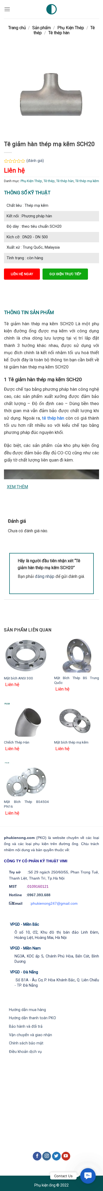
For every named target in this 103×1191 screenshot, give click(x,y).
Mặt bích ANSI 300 (18, 678)
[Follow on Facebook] (37, 1156)
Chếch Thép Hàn (16, 742)
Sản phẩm (41, 27)
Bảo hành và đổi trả (26, 1026)
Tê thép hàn (58, 32)
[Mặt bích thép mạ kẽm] (76, 720)
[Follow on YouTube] (66, 1156)
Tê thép (49, 181)
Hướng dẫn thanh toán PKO (32, 1018)
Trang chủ (17, 27)
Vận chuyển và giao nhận (30, 1035)
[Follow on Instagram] (46, 1156)
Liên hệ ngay (22, 274)
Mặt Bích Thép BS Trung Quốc (76, 680)
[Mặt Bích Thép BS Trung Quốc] (76, 656)
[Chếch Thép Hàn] (26, 720)
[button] (88, 1175)
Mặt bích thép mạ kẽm (71, 742)
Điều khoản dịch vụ (25, 1051)
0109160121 (38, 886)
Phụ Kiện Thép (70, 27)
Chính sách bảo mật (26, 1043)
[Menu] (7, 9)
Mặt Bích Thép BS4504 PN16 (26, 803)
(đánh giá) (35, 161)
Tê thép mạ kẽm (87, 181)
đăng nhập (44, 576)
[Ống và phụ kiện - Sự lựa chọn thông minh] (51, 9)
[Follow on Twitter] (56, 1156)
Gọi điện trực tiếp (65, 274)
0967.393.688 (38, 895)
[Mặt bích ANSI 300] (26, 656)
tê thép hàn (53, 418)
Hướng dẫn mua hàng (27, 1010)
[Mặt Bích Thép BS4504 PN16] (26, 779)
